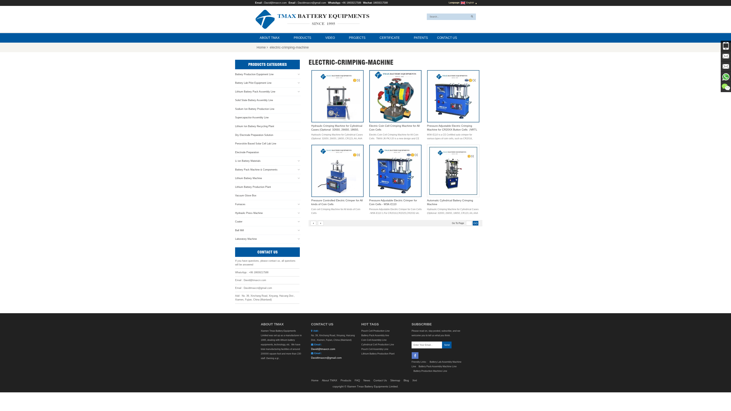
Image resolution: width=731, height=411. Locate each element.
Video (330, 37)
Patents (421, 37)
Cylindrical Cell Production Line (377, 344)
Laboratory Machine (246, 238)
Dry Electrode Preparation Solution (254, 135)
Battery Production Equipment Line (254, 74)
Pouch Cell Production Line (375, 331)
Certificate (390, 37)
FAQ (357, 380)
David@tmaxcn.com (275, 2)
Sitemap (395, 380)
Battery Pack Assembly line (375, 335)
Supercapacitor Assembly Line (252, 117)
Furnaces (240, 204)
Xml (414, 380)
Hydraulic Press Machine (249, 213)
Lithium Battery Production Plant (253, 187)
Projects (357, 37)
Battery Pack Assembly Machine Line (438, 366)
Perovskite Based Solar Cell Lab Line (255, 143)
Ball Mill (239, 230)
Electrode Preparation (247, 152)
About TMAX (270, 37)
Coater (238, 221)
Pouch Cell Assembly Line (374, 349)
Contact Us (447, 37)
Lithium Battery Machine (248, 178)
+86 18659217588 (351, 2)
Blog (406, 380)
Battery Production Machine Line (430, 371)
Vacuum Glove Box (245, 195)
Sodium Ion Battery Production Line (254, 109)
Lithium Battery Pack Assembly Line (255, 91)
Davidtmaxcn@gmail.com (312, 2)
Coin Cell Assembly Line (374, 340)
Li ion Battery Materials (248, 160)
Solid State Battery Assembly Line (254, 100)
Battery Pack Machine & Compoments (256, 169)
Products (302, 37)
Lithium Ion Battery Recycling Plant (254, 126)
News (366, 380)
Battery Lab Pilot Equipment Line (253, 82)
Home (261, 47)
